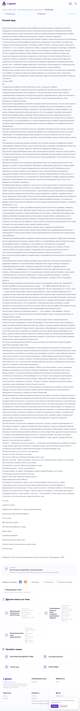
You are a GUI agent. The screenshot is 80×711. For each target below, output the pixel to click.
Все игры (34, 682)
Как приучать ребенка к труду (14, 527)
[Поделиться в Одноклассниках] (25, 582)
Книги (58, 682)
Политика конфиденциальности (41, 703)
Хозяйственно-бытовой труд (13, 540)
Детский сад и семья (10, 522)
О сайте (34, 696)
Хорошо (54, 706)
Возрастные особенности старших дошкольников (21, 509)
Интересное (59, 696)
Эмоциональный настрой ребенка (15, 514)
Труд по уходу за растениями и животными (19, 544)
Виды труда (6, 531)
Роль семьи (6, 518)
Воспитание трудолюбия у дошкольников (30, 10)
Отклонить (63, 706)
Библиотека (12, 10)
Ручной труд (7, 548)
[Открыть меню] (70, 4)
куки (61, 700)
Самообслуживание (10, 535)
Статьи (5, 696)
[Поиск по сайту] (76, 4)
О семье (5, 698)
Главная (4, 10)
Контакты (34, 698)
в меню (12, 505)
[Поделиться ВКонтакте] (20, 582)
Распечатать (49, 582)
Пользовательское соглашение (41, 701)
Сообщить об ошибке (65, 582)
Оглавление (41, 14)
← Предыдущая (9, 14)
